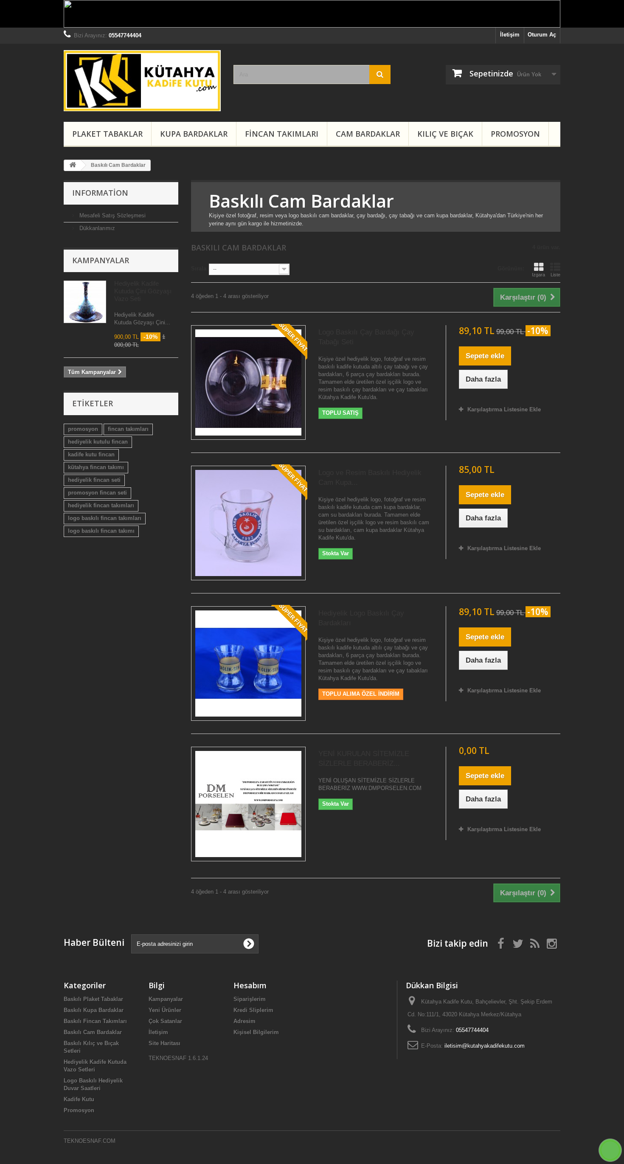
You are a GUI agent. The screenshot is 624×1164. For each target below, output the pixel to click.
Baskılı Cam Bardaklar (93, 1032)
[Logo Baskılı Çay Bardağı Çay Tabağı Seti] (248, 382)
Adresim (244, 1021)
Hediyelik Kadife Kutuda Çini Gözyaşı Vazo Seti (142, 291)
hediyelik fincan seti (94, 480)
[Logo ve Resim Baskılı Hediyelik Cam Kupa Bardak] (248, 523)
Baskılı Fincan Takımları (95, 1021)
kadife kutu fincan (91, 454)
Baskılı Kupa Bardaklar (94, 1010)
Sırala (198, 268)
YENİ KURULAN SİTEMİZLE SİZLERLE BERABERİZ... (363, 759)
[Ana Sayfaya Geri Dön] (73, 165)
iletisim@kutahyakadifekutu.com (484, 1046)
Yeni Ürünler (165, 1010)
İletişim (510, 34)
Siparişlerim (249, 999)
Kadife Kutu (79, 1099)
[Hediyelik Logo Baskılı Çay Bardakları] (248, 663)
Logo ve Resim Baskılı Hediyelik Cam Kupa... (370, 477)
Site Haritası (164, 1043)
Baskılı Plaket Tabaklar (93, 999)
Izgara (538, 274)
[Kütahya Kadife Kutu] (142, 80)
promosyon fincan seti (97, 492)
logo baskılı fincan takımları (104, 518)
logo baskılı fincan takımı (101, 531)
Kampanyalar (100, 260)
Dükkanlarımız (96, 228)
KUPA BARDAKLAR (194, 134)
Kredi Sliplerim (253, 1010)
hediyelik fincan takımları (101, 505)
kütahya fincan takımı (96, 467)
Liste (555, 274)
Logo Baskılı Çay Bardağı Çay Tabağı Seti (366, 337)
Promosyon (515, 134)
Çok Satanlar (165, 1021)
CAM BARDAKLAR (368, 134)
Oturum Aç (542, 34)
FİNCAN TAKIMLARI (281, 134)
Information (100, 193)
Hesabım (250, 985)
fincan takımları (128, 429)
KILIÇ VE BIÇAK (445, 134)
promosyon (83, 429)
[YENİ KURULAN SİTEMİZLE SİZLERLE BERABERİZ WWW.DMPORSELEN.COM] (248, 804)
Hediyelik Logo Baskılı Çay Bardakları (361, 618)
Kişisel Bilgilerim (256, 1032)
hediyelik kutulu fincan (98, 442)
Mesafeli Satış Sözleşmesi (112, 215)
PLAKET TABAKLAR (107, 134)
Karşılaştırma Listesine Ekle (504, 409)
